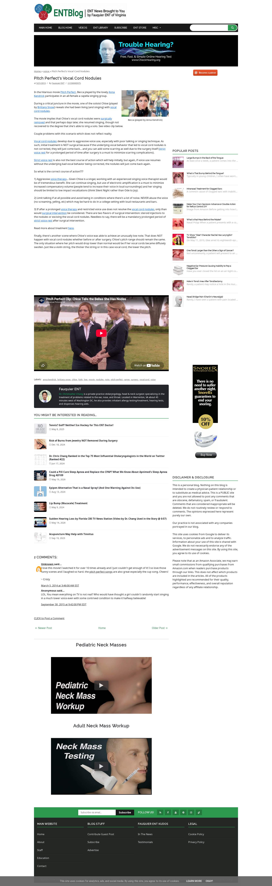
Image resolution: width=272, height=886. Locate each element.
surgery (135, 379)
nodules (100, 379)
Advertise (93, 850)
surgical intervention (54, 213)
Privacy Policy (196, 842)
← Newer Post (43, 628)
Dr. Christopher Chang (71, 393)
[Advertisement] (205, 335)
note (107, 379)
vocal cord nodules (143, 209)
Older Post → (160, 628)
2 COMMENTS (74, 83)
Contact (41, 866)
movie (92, 379)
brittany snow (64, 379)
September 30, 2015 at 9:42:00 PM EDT (63, 604)
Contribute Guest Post (101, 834)
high (80, 379)
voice (153, 379)
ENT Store (139, 27)
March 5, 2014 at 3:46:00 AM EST (60, 585)
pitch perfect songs (101, 571)
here (71, 228)
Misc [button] (155, 27)
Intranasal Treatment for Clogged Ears (204, 189)
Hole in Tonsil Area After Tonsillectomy (204, 281)
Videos (83, 27)
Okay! (209, 881)
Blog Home (65, 27)
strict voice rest (43, 220)
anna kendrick (50, 379)
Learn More (194, 881)
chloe (74, 379)
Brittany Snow (45, 107)
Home (102, 628)
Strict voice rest (43, 160)
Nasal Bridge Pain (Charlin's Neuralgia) (205, 297)
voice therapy (58, 179)
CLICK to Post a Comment (49, 618)
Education (43, 858)
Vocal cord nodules (45, 141)
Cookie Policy (196, 834)
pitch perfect (117, 379)
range (127, 379)
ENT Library (100, 27)
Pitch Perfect (68, 92)
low (86, 379)
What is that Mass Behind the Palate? (204, 219)
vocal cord (145, 379)
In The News (145, 834)
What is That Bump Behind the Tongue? (205, 173)
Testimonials (145, 842)
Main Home (45, 27)
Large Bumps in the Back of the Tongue (205, 158)
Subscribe (120, 27)
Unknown (47, 564)
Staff (40, 850)
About (40, 842)
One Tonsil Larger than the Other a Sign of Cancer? (210, 250)
